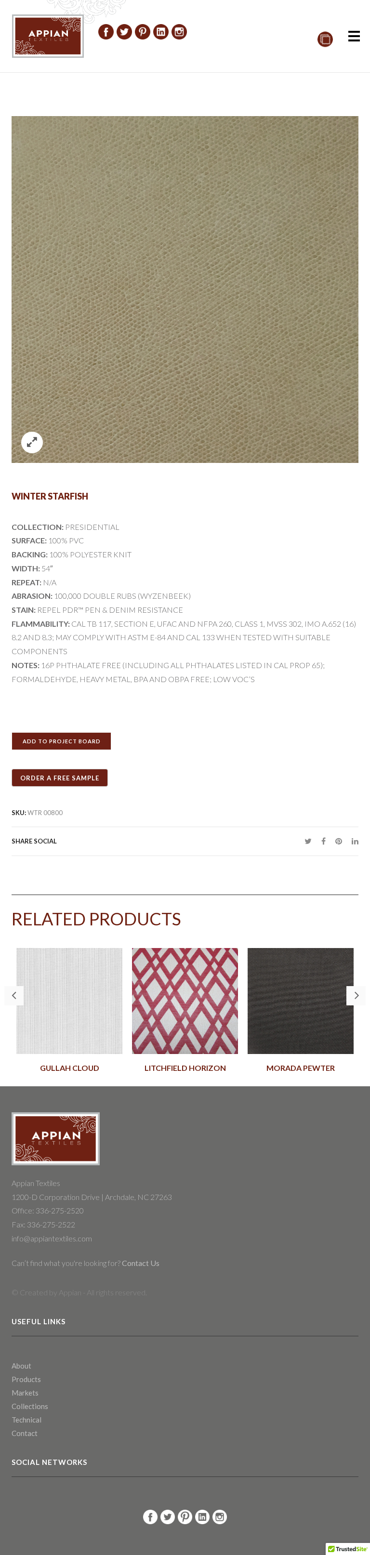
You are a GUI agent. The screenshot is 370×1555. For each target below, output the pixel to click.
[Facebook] (323, 841)
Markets (25, 1392)
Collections (30, 1406)
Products (26, 1379)
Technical (26, 1419)
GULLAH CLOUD (69, 1068)
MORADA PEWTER (300, 1068)
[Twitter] (308, 841)
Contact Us (139, 1262)
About (21, 1365)
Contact (25, 1433)
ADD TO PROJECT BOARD (62, 741)
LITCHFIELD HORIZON (185, 1068)
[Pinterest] (338, 841)
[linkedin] (352, 841)
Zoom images (32, 442)
